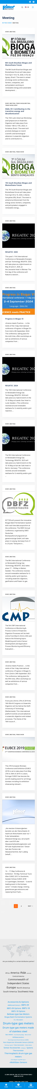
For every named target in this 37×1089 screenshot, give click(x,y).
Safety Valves (28, 1045)
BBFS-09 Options (14, 1008)
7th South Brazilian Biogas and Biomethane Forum (18, 184)
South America (10, 991)
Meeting (12, 32)
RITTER (4, 23)
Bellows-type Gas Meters (18, 1014)
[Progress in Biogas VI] (18, 302)
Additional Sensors (14, 1005)
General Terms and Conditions (18, 1081)
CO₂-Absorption (18, 1020)
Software (23, 1048)
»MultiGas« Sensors (18, 1062)
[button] (27, 7)
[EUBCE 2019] (18, 749)
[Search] (22, 7)
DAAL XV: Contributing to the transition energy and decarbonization (17, 111)
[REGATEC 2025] (18, 235)
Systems (30, 1048)
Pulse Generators (19, 1045)
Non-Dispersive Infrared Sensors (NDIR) (18, 1040)
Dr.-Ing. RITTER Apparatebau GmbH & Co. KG (22, 1075)
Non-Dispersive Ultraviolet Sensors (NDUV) (18, 1042)
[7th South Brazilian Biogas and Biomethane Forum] (18, 166)
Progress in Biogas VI (14, 319)
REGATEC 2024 (11, 385)
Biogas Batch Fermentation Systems (18, 1017)
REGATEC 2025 (11, 252)
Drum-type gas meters (18, 1023)
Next (29, 906)
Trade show (20, 103)
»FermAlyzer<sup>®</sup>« (18, 1059)
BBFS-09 (25, 1005)
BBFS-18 (26, 1008)
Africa (7, 973)
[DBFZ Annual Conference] (18, 503)
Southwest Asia (25, 991)
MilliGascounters (18, 1037)
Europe (11, 987)
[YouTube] (33, 2)
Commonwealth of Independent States (18, 981)
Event (10, 23)
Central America (18, 976)
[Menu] (33, 7)
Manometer (28, 1034)
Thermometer (18, 1050)
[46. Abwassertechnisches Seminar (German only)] (18, 812)
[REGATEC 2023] (18, 438)
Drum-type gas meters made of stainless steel (18, 1029)
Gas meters (9, 1034)
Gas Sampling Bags (19, 1034)
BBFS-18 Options (18, 1011)
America (14, 972)
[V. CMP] (18, 609)
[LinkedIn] (30, 2)
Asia (23, 972)
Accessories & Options (18, 1001)
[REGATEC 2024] (18, 369)
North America (23, 987)
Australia (29, 973)
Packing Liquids (9, 1045)
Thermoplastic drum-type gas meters (18, 1055)
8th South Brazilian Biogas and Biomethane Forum (18, 64)
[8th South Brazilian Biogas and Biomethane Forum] (18, 46)
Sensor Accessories (12, 1047)
